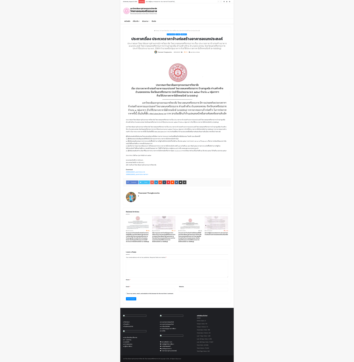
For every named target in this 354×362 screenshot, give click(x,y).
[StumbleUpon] (160, 182)
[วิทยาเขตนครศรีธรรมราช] (140, 11)
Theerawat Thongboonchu (165, 52)
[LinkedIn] (156, 182)
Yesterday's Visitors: (203, 333)
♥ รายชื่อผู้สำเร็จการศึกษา (167, 344)
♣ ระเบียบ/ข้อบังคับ (165, 326)
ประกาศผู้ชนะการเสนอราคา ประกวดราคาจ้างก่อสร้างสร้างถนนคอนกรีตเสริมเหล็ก (216, 234)
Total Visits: (200, 345)
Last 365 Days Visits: (203, 342)
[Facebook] (138, 196)
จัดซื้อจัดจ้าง (183, 34)
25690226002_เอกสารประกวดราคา (137, 174)
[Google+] (152, 182)
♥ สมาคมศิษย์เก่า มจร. (166, 342)
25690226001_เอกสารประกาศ (135, 172)
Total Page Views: (202, 351)
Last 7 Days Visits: (202, 336)
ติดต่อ (154, 21)
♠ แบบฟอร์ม (126, 342)
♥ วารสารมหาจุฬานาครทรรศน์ (168, 350)
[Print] (184, 182)
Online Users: (201, 320)
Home (157, 30)
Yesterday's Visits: (202, 330)
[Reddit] (172, 182)
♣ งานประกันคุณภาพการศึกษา (168, 328)
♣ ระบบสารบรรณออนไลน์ (167, 324)
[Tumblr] (164, 182)
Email (128, 286)
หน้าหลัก (127, 21)
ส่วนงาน (145, 21)
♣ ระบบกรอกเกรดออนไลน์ (167, 322)
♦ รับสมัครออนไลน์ (128, 326)
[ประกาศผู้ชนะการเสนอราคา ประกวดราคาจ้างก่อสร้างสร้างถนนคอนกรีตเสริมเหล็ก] (216, 222)
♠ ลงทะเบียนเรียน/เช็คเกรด (130, 337)
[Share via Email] (180, 182)
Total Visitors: (201, 348)
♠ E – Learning (127, 339)
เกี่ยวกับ (136, 21)
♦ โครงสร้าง (126, 324)
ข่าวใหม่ (178, 34)
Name (128, 279)
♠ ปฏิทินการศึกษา (127, 346)
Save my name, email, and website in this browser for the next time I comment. (150, 293)
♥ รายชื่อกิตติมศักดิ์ (165, 346)
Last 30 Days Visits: (202, 339)
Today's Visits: (201, 323)
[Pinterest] (168, 182)
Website (181, 286)
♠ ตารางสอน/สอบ (127, 344)
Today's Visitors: (202, 327)
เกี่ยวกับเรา (127, 322)
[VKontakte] (176, 182)
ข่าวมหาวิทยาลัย (164, 30)
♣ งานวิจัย (162, 331)
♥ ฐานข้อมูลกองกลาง (165, 348)
